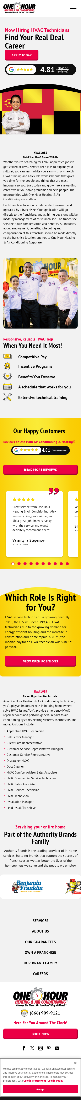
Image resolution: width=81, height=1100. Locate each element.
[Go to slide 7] (49, 563)
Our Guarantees (40, 942)
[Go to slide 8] (55, 563)
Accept (40, 1089)
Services (41, 920)
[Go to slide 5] (37, 563)
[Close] (75, 1063)
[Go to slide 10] (67, 563)
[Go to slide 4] (31, 563)
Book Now (40, 1034)
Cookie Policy (55, 1080)
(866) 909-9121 (45, 1013)
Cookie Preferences (34, 1080)
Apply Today (22, 55)
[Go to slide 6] (43, 563)
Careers (40, 973)
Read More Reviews (40, 470)
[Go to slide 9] (61, 563)
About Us (40, 931)
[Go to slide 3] (25, 563)
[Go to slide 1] (13, 563)
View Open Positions (40, 661)
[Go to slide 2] (19, 563)
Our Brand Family (41, 963)
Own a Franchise (40, 952)
